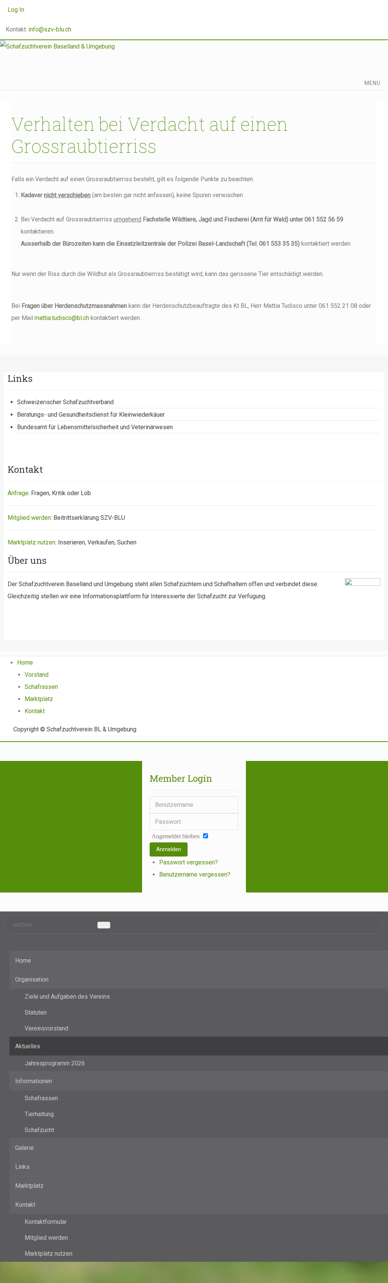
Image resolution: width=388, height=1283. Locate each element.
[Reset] (103, 925)
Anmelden (168, 849)
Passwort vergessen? (188, 862)
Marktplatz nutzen (31, 542)
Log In (16, 9)
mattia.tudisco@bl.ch (61, 318)
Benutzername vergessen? (194, 874)
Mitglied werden (29, 517)
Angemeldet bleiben (176, 836)
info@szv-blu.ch (49, 29)
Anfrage (18, 493)
